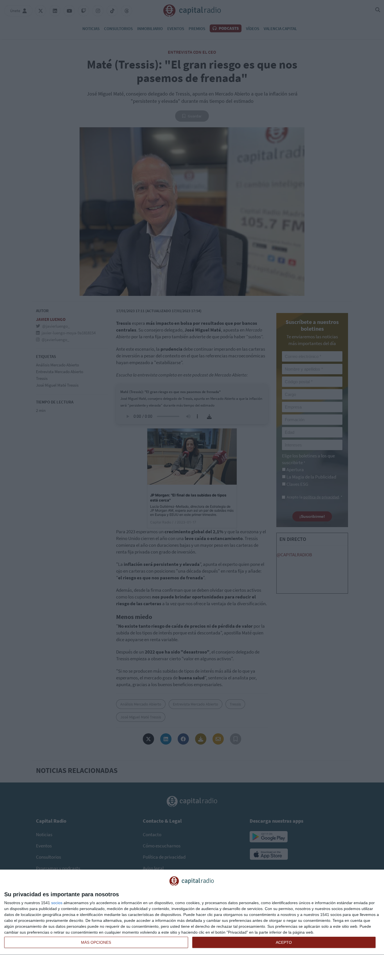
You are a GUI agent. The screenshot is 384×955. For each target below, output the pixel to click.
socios (56, 903)
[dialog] (192, 912)
